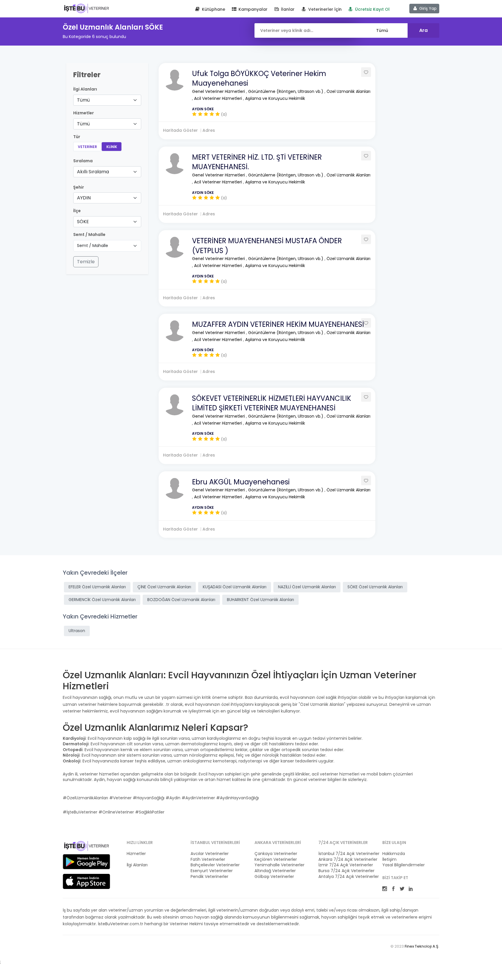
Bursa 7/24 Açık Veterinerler (346, 871)
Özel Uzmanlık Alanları (348, 91)
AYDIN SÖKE (203, 109)
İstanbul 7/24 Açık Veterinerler (346, 853)
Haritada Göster (180, 130)
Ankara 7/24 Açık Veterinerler (346, 859)
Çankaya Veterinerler (275, 853)
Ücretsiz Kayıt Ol (372, 9)
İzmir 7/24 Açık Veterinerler (345, 865)
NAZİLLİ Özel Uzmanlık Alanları (307, 587)
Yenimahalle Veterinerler (279, 865)
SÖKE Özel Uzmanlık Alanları (375, 587)
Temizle (86, 261)
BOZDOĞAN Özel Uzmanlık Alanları (181, 600)
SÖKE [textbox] (83, 221)
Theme (86, 8)
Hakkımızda (393, 853)
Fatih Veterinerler (208, 859)
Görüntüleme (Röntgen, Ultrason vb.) (286, 91)
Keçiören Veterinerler (275, 859)
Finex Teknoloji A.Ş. (422, 946)
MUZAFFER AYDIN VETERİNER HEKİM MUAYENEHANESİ (278, 324)
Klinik (111, 146)
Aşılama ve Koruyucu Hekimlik (275, 98)
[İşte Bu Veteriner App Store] (86, 881)
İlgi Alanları (85, 89)
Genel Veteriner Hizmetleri (219, 91)
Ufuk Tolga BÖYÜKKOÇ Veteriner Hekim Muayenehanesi (259, 78)
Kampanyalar (252, 9)
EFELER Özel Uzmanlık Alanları (97, 587)
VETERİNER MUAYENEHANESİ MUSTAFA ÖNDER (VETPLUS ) (267, 245)
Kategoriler (137, 859)
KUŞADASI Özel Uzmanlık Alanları (234, 587)
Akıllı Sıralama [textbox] (93, 171)
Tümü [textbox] (83, 100)
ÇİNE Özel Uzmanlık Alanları (164, 587)
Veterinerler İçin (324, 9)
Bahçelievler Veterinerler (215, 865)
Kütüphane (213, 9)
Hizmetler (136, 853)
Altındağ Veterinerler (275, 871)
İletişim (389, 859)
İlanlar (287, 9)
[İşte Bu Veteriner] (86, 847)
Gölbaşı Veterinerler (274, 876)
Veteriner (87, 146)
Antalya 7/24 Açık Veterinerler (346, 876)
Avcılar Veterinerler (210, 853)
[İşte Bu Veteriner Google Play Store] (86, 861)
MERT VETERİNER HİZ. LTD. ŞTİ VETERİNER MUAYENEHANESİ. (257, 162)
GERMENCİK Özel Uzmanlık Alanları (102, 600)
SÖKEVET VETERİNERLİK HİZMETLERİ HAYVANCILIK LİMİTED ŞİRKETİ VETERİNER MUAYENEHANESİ (271, 403)
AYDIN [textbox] (84, 197)
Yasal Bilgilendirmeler (403, 865)
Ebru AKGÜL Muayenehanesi (241, 482)
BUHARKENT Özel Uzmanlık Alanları (260, 600)
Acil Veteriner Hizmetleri (218, 98)
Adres (208, 130)
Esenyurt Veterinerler (212, 871)
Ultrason (77, 631)
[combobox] (107, 100)
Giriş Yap (427, 8)
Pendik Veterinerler (209, 876)
